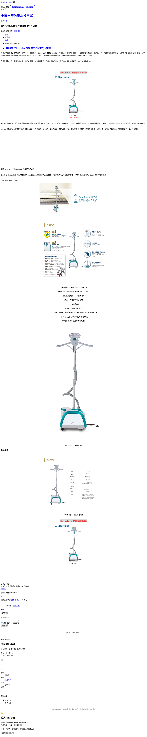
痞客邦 (13, 600)
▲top (2, 609)
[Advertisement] (18, 148)
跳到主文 (4, 21)
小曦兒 (3, 589)
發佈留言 (4, 625)
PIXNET (58, 709)
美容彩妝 (16, 606)
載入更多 (4, 613)
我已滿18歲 (5, 733)
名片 (6, 40)
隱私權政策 (85, 709)
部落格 (7, 37)
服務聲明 (92, 709)
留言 (18, 600)
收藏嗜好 (17, 31)
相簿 (6, 35)
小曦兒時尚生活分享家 (17, 15)
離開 (11, 733)
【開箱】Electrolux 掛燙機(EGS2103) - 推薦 (28, 48)
